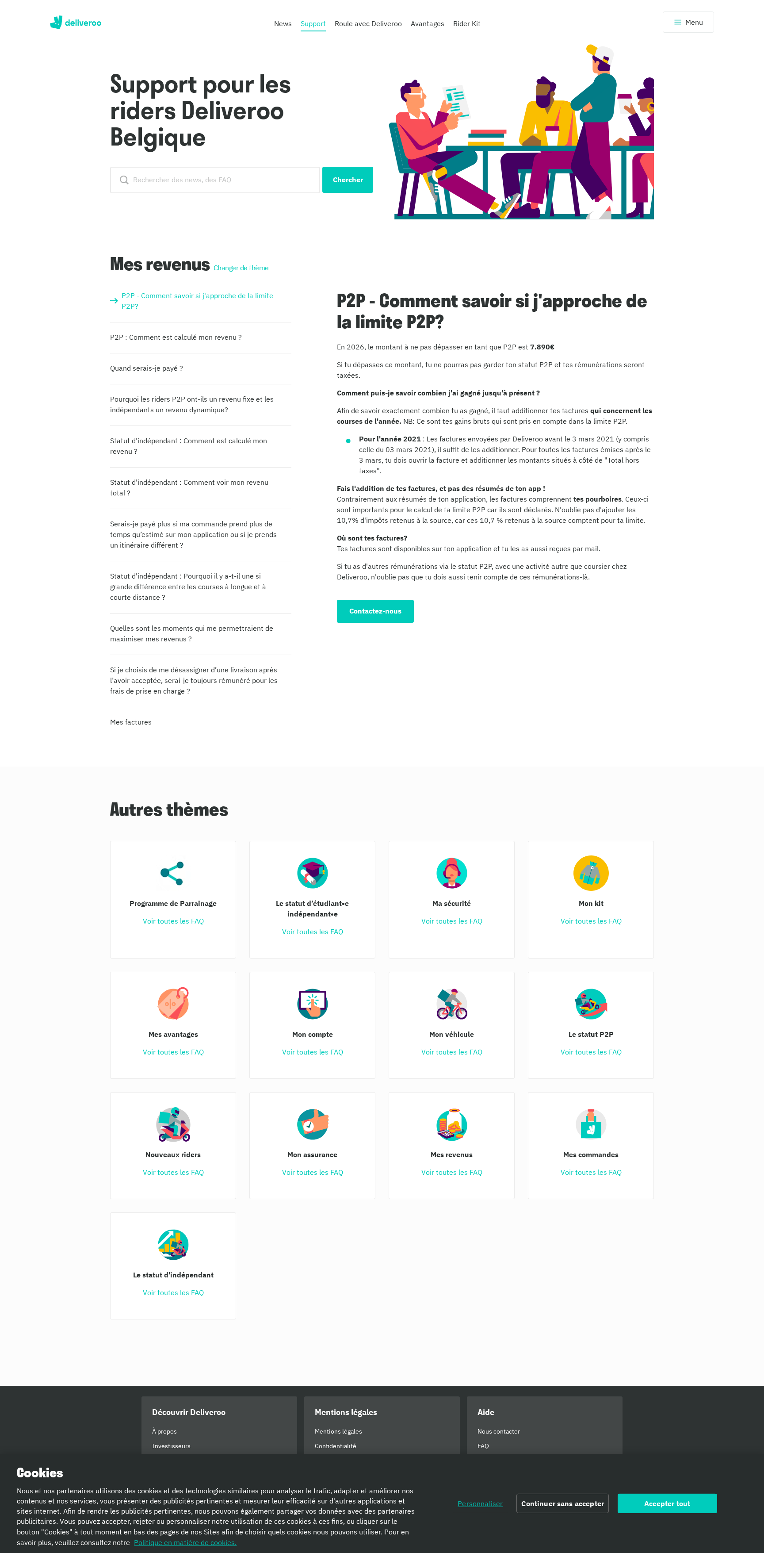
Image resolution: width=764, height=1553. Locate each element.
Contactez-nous (375, 610)
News (283, 23)
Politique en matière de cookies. (185, 1542)
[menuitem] (283, 25)
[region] (382, 1503)
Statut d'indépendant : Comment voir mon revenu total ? (189, 487)
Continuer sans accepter (562, 1503)
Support (313, 23)
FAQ (483, 1446)
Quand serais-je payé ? (146, 368)
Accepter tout (667, 1503)
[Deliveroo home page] (75, 22)
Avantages (427, 23)
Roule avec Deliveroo (368, 23)
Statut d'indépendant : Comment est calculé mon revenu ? (188, 446)
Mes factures (131, 721)
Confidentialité (335, 1446)
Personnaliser (480, 1503)
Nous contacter (499, 1431)
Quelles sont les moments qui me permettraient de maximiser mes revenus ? (191, 633)
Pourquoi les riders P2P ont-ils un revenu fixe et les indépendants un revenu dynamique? (192, 404)
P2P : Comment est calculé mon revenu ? (176, 337)
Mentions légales (338, 1431)
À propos (164, 1431)
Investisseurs (171, 1446)
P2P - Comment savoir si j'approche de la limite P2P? (197, 301)
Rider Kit (467, 23)
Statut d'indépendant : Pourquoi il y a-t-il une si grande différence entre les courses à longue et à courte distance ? (188, 586)
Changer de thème (241, 267)
